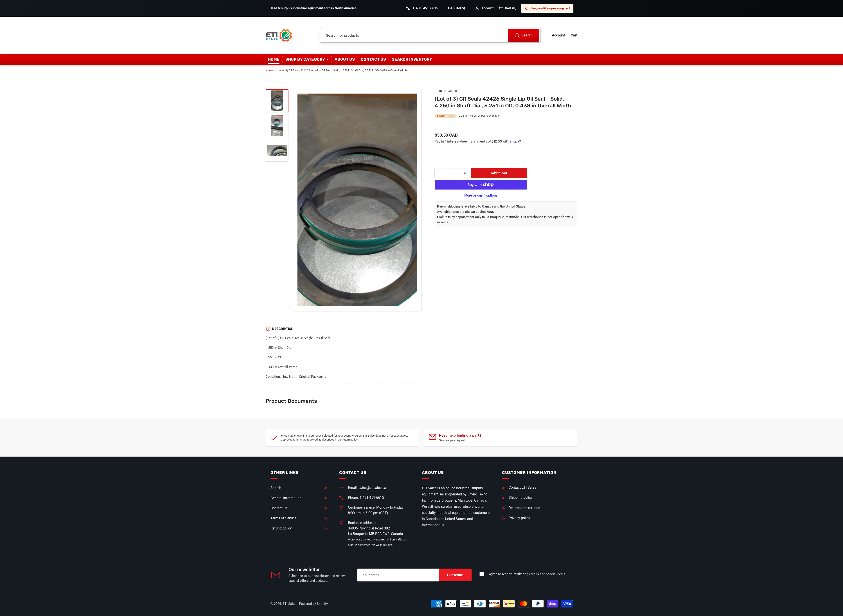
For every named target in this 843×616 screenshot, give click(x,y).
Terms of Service (283, 518)
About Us (345, 59)
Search (527, 35)
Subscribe (455, 575)
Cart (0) (510, 8)
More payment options (480, 195)
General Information (285, 498)
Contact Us (373, 59)
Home (273, 59)
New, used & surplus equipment (550, 8)
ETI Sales (289, 604)
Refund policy (281, 528)
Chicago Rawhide (446, 91)
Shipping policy (521, 497)
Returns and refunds (524, 508)
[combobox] (430, 35)
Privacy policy (519, 518)
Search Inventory (412, 59)
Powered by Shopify (313, 604)
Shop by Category (305, 59)
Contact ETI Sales (522, 487)
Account (487, 8)
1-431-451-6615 (425, 8)
